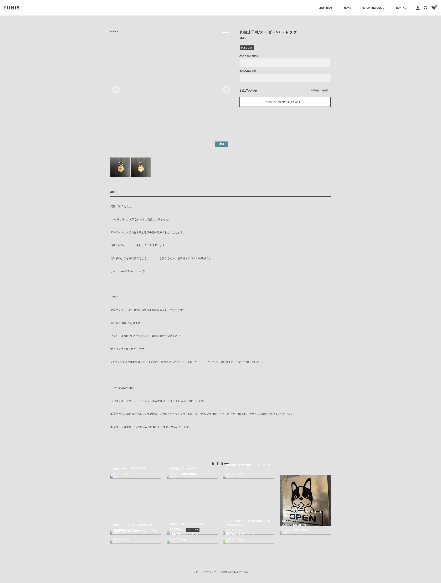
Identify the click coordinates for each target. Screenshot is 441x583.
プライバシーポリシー (204, 571)
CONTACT (402, 7)
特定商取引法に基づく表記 (234, 571)
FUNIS (11, 8)
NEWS (347, 7)
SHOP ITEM (325, 7)
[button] (425, 7)
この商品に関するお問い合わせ (285, 102)
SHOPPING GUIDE (373, 7)
